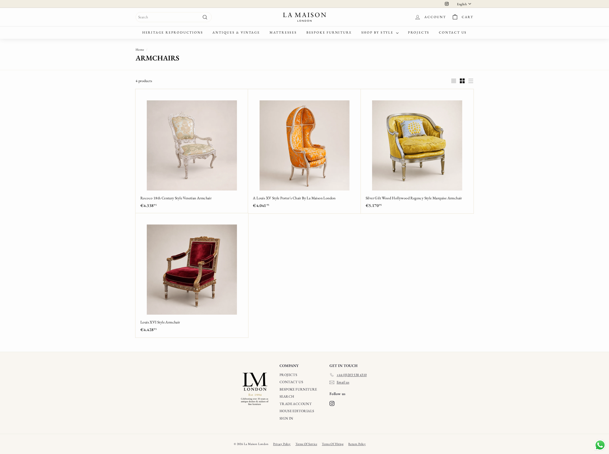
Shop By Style (378, 32)
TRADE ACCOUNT (296, 403)
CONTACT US (291, 382)
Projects (418, 32)
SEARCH (287, 396)
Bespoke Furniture (329, 32)
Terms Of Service (306, 444)
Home (140, 49)
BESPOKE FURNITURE (298, 389)
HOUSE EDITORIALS (297, 411)
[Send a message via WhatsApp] (600, 445)
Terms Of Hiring (333, 444)
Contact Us (453, 32)
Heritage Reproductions (172, 32)
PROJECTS (288, 374)
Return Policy (357, 444)
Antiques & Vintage (236, 32)
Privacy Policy (282, 444)
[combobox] (174, 17)
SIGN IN (286, 418)
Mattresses (283, 32)
